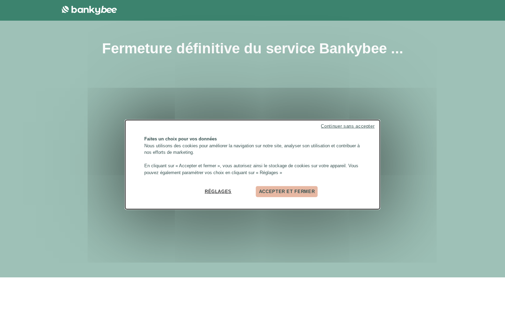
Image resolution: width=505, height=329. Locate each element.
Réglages (218, 191)
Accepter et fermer (287, 191)
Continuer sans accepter (347, 126)
